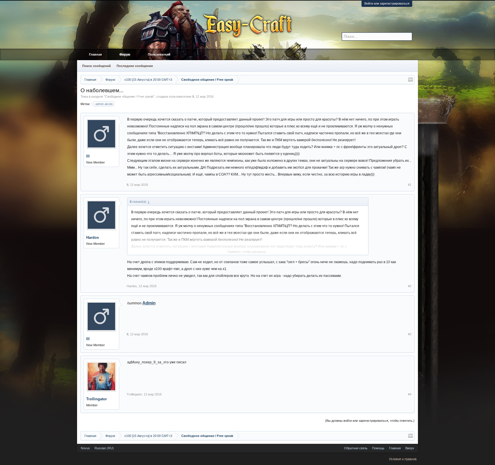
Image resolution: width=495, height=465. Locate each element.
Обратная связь (356, 448)
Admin (149, 302)
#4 (409, 394)
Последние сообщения (135, 66)
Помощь (378, 448)
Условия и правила (403, 458)
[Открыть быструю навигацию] (410, 79)
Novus (85, 448)
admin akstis (104, 104)
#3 (409, 334)
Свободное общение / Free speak (129, 96)
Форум (124, 54)
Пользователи (159, 54)
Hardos (92, 237)
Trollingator (96, 399)
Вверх (409, 448)
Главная (95, 54)
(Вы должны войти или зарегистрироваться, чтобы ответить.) (370, 420)
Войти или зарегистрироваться (386, 3)
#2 (409, 286)
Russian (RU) (104, 448)
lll (193, 96)
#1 (409, 184)
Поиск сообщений (96, 66)
